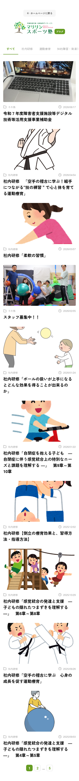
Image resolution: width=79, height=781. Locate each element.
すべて (10, 49)
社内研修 (27, 49)
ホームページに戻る (41, 13)
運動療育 (45, 49)
